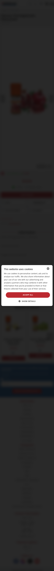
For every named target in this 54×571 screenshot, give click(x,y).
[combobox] (48, 268)
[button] (27, 301)
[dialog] (27, 285)
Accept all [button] (28, 295)
